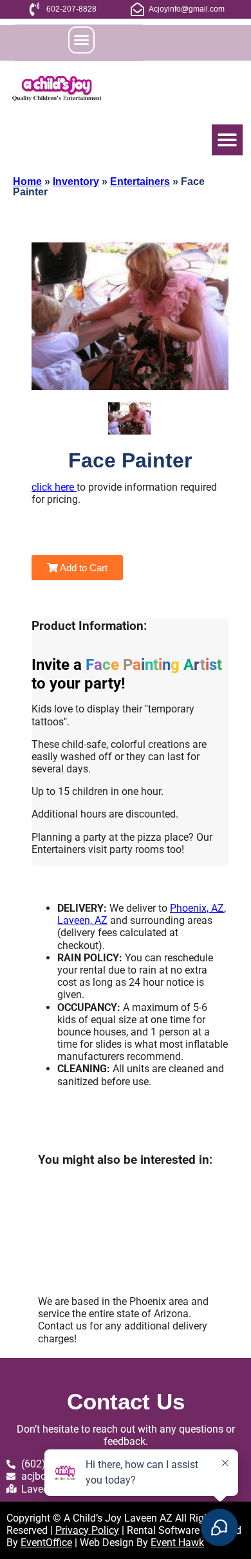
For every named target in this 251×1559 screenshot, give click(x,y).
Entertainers (140, 181)
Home (27, 181)
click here (54, 487)
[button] (81, 40)
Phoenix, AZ (197, 908)
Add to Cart (82, 567)
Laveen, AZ (82, 920)
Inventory (76, 181)
